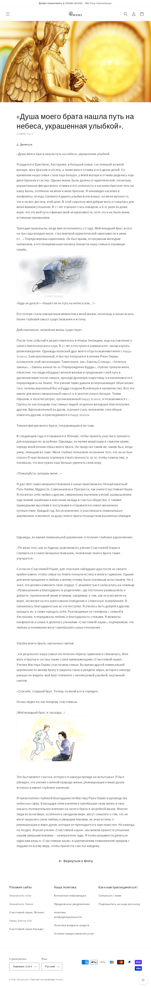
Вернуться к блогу (78, 861)
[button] (8, 14)
